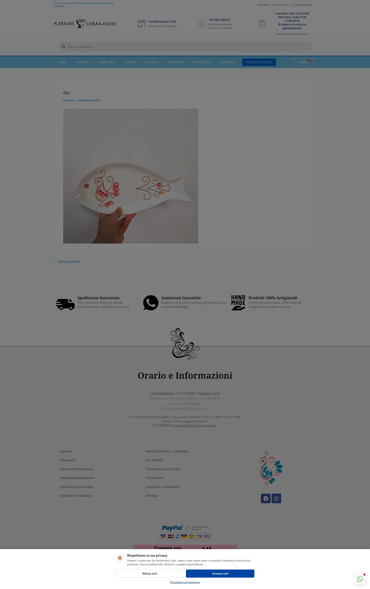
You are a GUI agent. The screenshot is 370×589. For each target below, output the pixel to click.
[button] (360, 579)
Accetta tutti (220, 573)
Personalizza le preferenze (185, 582)
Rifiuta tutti (149, 573)
